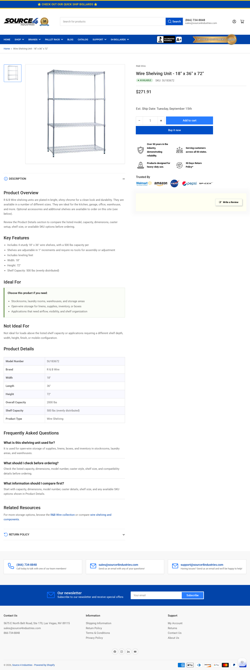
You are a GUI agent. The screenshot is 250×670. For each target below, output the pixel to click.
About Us (173, 638)
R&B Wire (141, 66)
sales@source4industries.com (22, 628)
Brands (33, 39)
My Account (175, 623)
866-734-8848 (12, 633)
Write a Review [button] (230, 202)
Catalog (83, 39)
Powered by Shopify (44, 665)
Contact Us (175, 633)
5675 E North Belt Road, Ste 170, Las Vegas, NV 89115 (37, 623)
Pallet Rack (52, 39)
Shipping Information (98, 623)
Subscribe (192, 595)
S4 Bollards (118, 39)
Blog (70, 39)
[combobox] (121, 21)
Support (98, 39)
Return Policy (94, 628)
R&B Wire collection (63, 514)
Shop (18, 39)
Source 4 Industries (22, 665)
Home (7, 39)
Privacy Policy (94, 638)
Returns (172, 628)
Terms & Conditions (98, 633)
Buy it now (174, 130)
